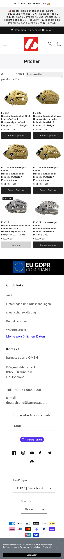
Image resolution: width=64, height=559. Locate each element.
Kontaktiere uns (16, 321)
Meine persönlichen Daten (25, 336)
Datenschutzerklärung (21, 312)
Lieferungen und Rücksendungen (28, 304)
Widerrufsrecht (16, 329)
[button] (5, 43)
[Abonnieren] (53, 426)
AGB (9, 295)
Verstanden (32, 555)
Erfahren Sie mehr (50, 547)
